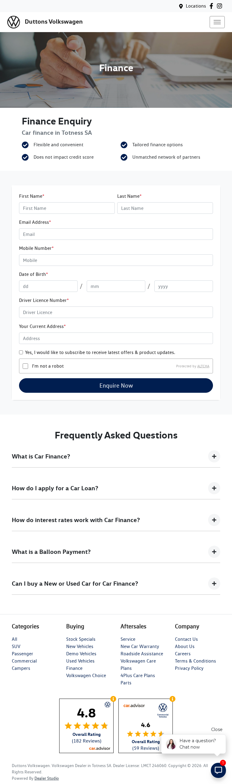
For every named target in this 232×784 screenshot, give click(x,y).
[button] (217, 22)
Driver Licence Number (44, 300)
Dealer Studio (46, 778)
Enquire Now (116, 385)
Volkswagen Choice (86, 675)
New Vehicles (79, 646)
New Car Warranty (140, 646)
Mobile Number (36, 248)
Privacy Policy (189, 668)
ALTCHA (203, 366)
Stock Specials (80, 639)
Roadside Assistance (142, 654)
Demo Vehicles (81, 654)
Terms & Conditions (195, 661)
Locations (196, 6)
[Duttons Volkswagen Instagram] (221, 6)
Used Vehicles (80, 661)
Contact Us (186, 639)
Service (128, 639)
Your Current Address (42, 326)
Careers (183, 654)
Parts (126, 683)
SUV (16, 646)
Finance (74, 668)
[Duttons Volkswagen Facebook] (212, 6)
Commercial (24, 661)
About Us (185, 646)
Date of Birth (33, 274)
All (14, 639)
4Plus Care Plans (138, 675)
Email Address (35, 222)
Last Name (129, 196)
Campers (21, 668)
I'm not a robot (48, 366)
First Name (31, 196)
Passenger (22, 654)
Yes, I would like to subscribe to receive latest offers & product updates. (100, 352)
